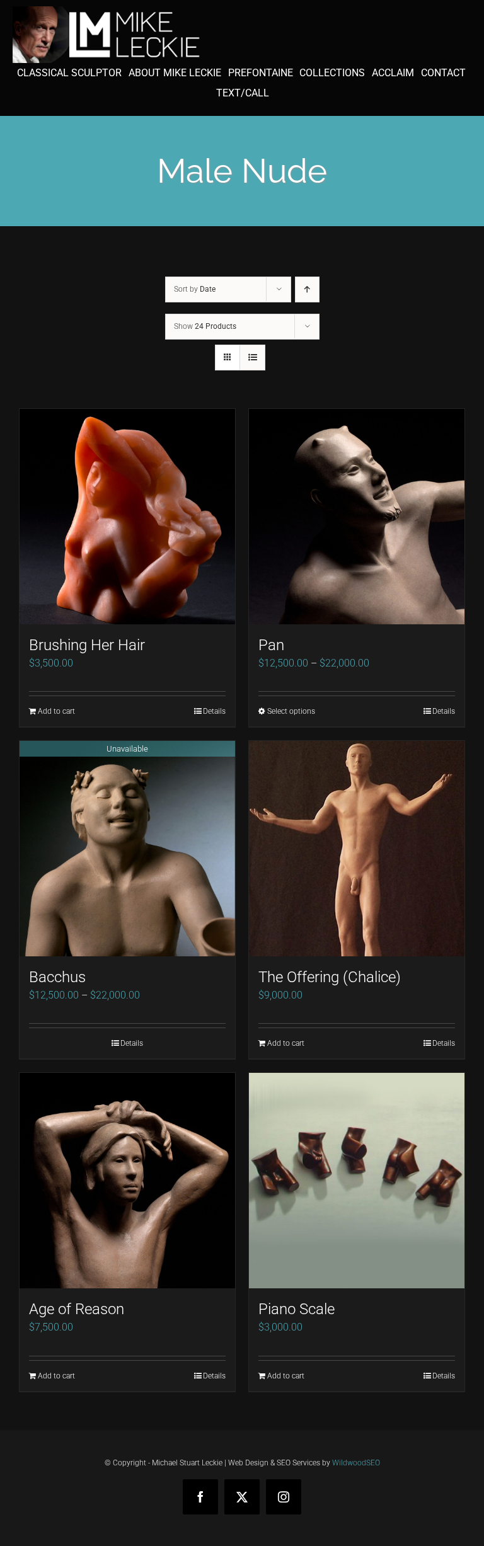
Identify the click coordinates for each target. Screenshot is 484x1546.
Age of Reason (76, 1309)
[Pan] (356, 516)
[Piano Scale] (356, 1180)
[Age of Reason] (127, 1180)
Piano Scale (296, 1309)
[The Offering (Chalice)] (356, 848)
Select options (291, 711)
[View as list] (252, 357)
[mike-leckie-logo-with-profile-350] (107, 11)
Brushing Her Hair (87, 645)
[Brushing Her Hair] (127, 516)
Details (214, 711)
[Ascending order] (307, 289)
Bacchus (57, 977)
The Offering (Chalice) (329, 977)
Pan (271, 645)
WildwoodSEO (356, 1462)
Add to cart (56, 711)
